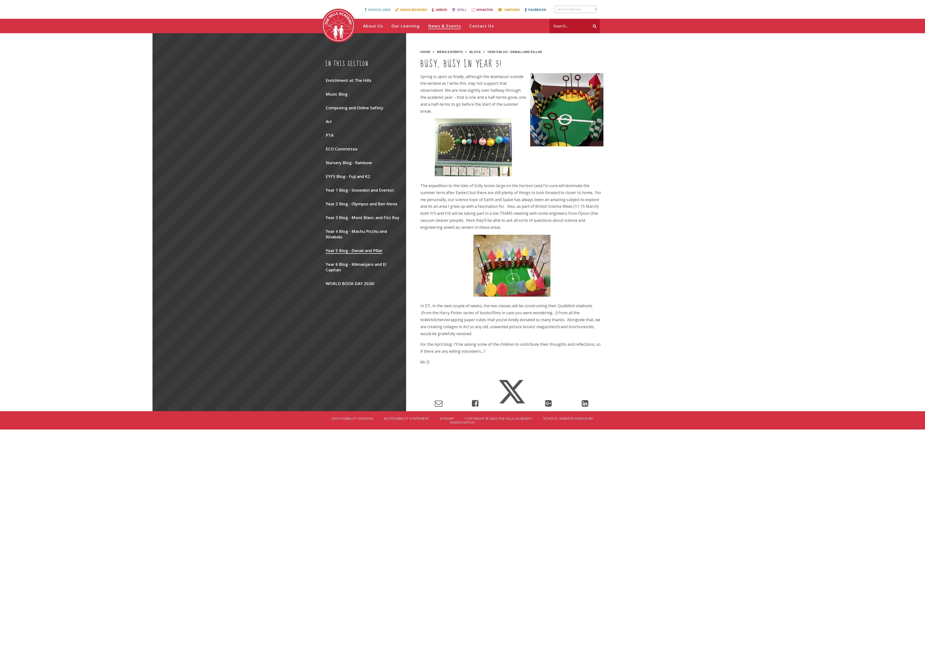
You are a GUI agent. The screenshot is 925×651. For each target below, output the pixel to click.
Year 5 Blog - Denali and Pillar (514, 52)
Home (425, 52)
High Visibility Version (352, 418)
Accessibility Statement (406, 418)
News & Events (450, 52)
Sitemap (447, 418)
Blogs (475, 52)
